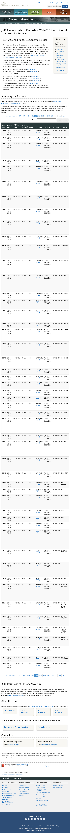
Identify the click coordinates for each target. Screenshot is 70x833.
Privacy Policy (28, 826)
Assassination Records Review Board (61, 68)
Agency (31, 127)
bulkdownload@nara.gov (15, 695)
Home (4, 23)
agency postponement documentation (41, 706)
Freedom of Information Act (40, 826)
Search (65, 6)
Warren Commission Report (60, 55)
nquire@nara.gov (14, 745)
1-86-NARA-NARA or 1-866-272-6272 (35, 830)
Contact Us (64, 3)
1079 (24, 116)
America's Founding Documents (63, 12)
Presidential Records (8, 795)
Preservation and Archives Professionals (26, 790)
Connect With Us (35, 816)
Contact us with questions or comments (12, 774)
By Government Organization (6, 790)
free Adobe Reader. (21, 764)
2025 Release (10, 710)
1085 (48, 116)
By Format (5, 787)
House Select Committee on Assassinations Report (61, 62)
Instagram (32, 819)
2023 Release (24, 711)
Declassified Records (42, 795)
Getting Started (40, 785)
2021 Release (58, 711)
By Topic (4, 785)
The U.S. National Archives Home (17, 4)
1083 (40, 116)
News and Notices (58, 785)
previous (12, 116)
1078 (20, 116)
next (59, 116)
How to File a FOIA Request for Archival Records (41, 805)
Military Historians (24, 787)
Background (60, 51)
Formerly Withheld (25, 126)
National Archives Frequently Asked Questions (41, 789)
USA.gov (58, 826)
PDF (37, 132)
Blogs (41, 819)
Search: (34, 120)
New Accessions (57, 787)
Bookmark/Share (55, 3)
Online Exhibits (6, 805)
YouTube (38, 819)
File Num (56, 127)
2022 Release (41, 711)
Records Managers (24, 793)
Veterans (21, 795)
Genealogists (23, 785)
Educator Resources (35, 12)
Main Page (60, 49)
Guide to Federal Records (43, 792)
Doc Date (39, 127)
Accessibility (19, 826)
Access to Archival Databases (7, 798)
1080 (28, 116)
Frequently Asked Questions (17, 727)
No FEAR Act (51, 826)
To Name (64, 127)
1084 (44, 116)
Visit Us (49, 12)
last (63, 116)
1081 (32, 116)
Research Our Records (7, 12)
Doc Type (47, 127)
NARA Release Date (16, 125)
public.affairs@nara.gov (49, 745)
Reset (65, 120)
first (6, 116)
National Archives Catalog (9, 793)
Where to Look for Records (41, 797)
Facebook (26, 819)
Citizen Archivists (43, 3)
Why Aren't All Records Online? (42, 801)
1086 (52, 116)
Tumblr (35, 819)
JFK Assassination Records (28, 23)
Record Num (9, 126)
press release (31, 69)
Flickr (44, 819)
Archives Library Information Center (7, 802)
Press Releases (44, 727)
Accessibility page (45, 766)
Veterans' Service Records (21, 12)
